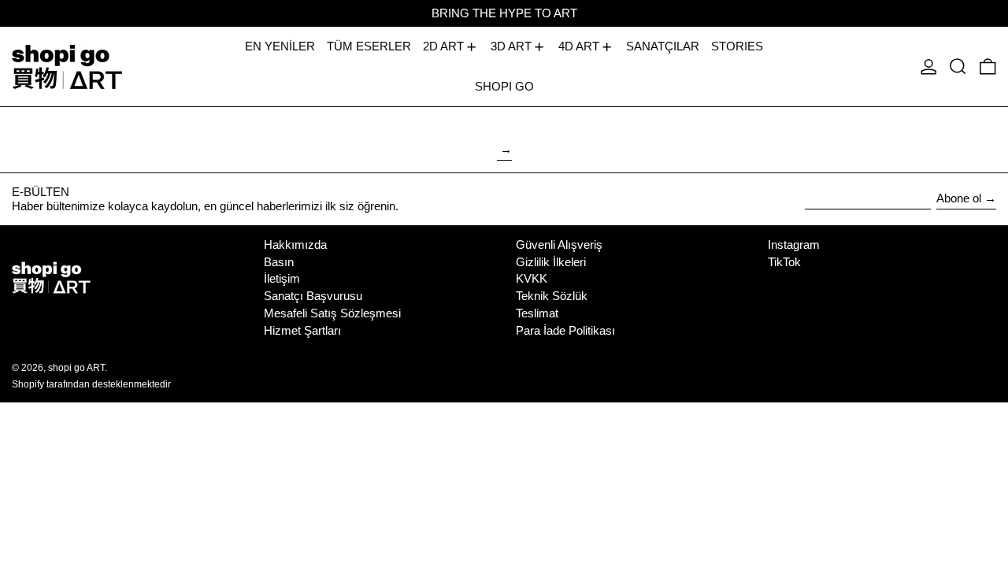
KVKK (531, 278)
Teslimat (537, 313)
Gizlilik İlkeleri (551, 262)
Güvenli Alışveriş (559, 244)
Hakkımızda (295, 244)
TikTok (784, 262)
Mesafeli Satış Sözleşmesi (332, 313)
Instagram (794, 244)
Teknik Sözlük (551, 295)
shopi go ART (76, 367)
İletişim (282, 278)
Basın (279, 262)
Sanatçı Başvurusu (313, 295)
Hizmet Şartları (302, 330)
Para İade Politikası (565, 330)
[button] (958, 66)
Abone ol (958, 198)
